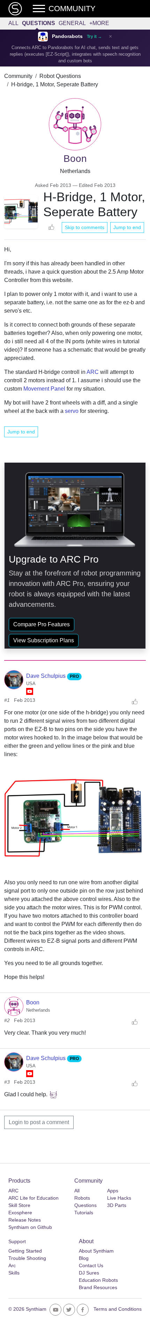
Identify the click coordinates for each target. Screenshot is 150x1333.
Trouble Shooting (27, 1258)
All (13, 23)
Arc (12, 1265)
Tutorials (83, 1212)
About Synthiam (96, 1251)
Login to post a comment (39, 1122)
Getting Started (25, 1251)
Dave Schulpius (46, 676)
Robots (82, 1198)
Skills (14, 1273)
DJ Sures (89, 1273)
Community (18, 76)
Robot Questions (60, 76)
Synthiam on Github (30, 1227)
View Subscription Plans (43, 640)
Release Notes (24, 1220)
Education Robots (98, 1280)
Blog (84, 1258)
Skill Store (19, 1205)
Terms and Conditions (117, 1309)
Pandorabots (67, 36)
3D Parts (116, 1205)
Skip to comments (84, 227)
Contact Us (91, 1265)
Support (17, 1241)
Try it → (94, 36)
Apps (112, 1190)
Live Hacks (119, 1198)
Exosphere (20, 1212)
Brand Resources (98, 1287)
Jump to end (127, 227)
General (72, 23)
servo (71, 411)
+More (99, 23)
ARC (93, 372)
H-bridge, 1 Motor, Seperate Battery (54, 84)
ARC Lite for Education (33, 1198)
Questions (38, 23)
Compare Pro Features (41, 624)
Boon (32, 1002)
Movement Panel (44, 389)
